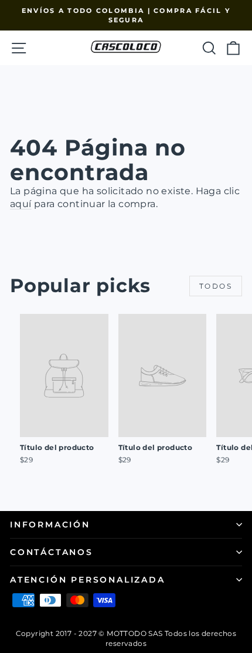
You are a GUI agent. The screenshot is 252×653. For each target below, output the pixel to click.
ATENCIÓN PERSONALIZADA (87, 579)
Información (50, 524)
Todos (215, 286)
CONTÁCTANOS (51, 552)
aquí (21, 203)
